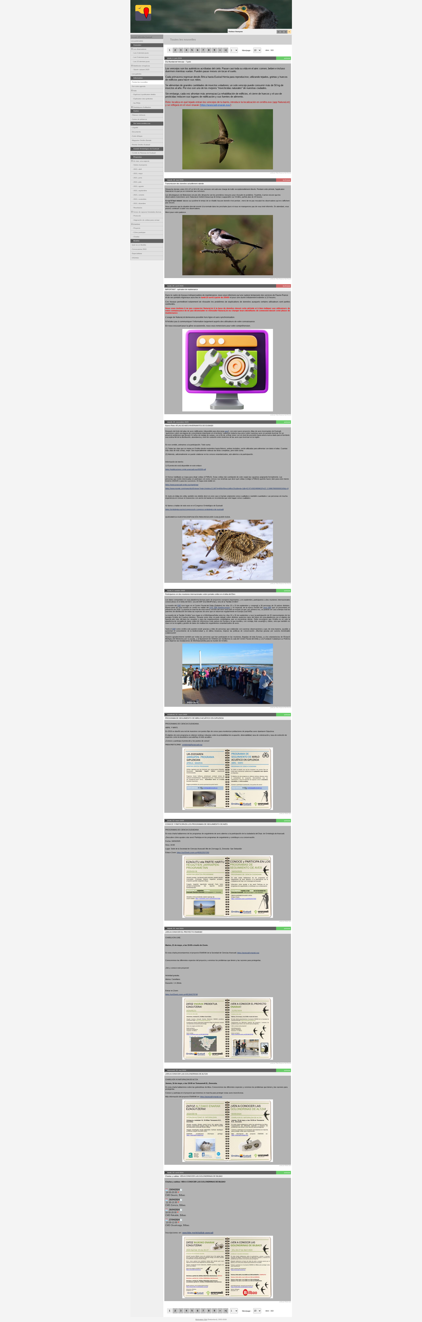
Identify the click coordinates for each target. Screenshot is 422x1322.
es (282, 32)
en (285, 32)
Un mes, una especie (141, 161)
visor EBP (267, 607)
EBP (179, 606)
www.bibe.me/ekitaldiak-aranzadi (197, 1232)
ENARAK (136, 224)
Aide (135, 91)
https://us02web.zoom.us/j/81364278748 (181, 994)
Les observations (139, 49)
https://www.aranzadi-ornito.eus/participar (181, 485)
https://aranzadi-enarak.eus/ (215, 105)
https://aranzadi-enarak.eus (248, 953)
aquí (226, 431)
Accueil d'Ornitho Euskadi (141, 37)
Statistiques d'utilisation (142, 107)
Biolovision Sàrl (201, 1319)
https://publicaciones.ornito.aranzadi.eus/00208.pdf (185, 469)
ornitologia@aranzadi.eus (192, 745)
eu (278, 32)
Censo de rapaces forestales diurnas (147, 212)
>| (226, 50)
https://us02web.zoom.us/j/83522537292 (193, 852)
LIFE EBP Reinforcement (219, 607)
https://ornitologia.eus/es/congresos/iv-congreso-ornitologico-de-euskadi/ (194, 509)
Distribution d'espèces (141, 66)
